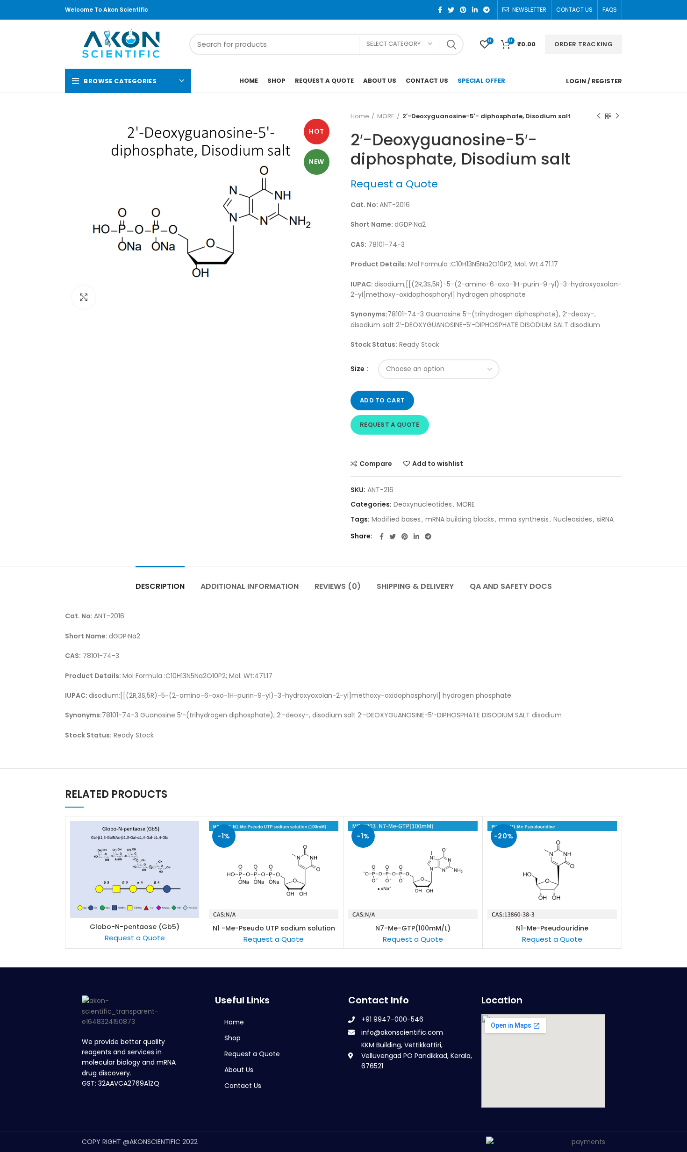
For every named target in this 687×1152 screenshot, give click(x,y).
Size (358, 369)
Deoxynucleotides (423, 504)
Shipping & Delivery (415, 586)
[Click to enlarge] (83, 297)
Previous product (598, 116)
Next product (617, 116)
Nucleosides (572, 519)
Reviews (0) (338, 586)
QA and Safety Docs (511, 586)
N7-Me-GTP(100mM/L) (413, 928)
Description (160, 586)
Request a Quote (390, 424)
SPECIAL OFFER (481, 80)
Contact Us (242, 1085)
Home (360, 116)
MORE (385, 116)
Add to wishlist (437, 463)
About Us (238, 1069)
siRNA (605, 519)
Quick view (192, 857)
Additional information (249, 586)
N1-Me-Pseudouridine (552, 928)
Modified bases (396, 519)
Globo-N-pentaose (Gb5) (134, 926)
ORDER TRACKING (583, 44)
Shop (232, 1038)
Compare (375, 463)
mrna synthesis (524, 519)
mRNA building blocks (459, 519)
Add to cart (382, 400)
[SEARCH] (451, 44)
